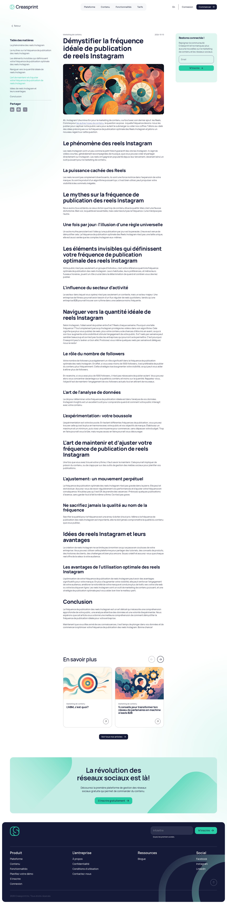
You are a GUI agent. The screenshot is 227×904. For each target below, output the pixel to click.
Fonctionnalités (18, 869)
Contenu (15, 864)
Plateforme (16, 859)
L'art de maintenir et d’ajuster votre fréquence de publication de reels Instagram (26, 80)
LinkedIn (201, 869)
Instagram (202, 864)
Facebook (201, 859)
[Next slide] (160, 659)
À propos (78, 859)
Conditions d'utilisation (86, 869)
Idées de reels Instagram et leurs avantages (23, 90)
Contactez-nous (82, 874)
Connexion (16, 884)
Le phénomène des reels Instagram (27, 45)
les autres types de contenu (90, 123)
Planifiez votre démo (21, 874)
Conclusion (16, 96)
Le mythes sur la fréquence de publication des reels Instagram (30, 52)
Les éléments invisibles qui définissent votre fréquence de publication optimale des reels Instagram (29, 61)
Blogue (142, 859)
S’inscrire (15, 879)
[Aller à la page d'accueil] (25, 7)
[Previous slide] (151, 659)
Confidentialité (81, 864)
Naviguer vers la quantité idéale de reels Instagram (26, 71)
